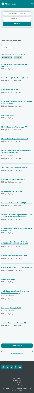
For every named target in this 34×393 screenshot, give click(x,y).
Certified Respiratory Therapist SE (13, 323)
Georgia (16, 57)
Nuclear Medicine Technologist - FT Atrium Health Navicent (16, 102)
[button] (3, 367)
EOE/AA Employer (8, 388)
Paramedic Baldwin (8, 279)
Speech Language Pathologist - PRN (14, 255)
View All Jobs (17, 380)
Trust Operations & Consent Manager (14, 167)
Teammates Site (17, 382)
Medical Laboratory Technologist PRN (14, 127)
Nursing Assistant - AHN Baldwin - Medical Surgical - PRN (16, 229)
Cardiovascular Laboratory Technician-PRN (16, 267)
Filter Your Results (17, 345)
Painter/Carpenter (7, 115)
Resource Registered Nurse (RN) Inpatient (16, 203)
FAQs (20, 390)
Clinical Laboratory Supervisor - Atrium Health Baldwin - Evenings (15, 292)
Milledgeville (5, 57)
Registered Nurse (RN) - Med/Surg (13, 179)
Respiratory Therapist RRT (11, 308)
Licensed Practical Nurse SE (11, 191)
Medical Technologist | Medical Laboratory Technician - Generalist (16, 151)
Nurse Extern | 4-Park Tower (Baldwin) (15, 78)
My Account (17, 378)
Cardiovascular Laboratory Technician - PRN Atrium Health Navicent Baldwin (15, 243)
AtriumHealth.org (17, 385)
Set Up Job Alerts (18, 353)
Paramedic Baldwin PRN (10, 90)
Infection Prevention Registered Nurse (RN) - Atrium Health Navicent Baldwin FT (16, 215)
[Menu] (32, 4)
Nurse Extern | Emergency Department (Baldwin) (15, 65)
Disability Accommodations (23, 388)
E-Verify (14, 390)
